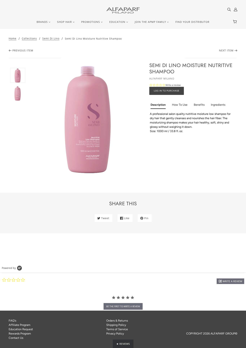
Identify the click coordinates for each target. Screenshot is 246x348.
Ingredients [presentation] (218, 104)
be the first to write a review (123, 306)
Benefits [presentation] (199, 104)
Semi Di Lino (50, 38)
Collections (29, 38)
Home (12, 38)
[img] (229, 9)
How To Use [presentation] (179, 104)
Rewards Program (20, 333)
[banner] (123, 10)
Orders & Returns (117, 320)
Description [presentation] (158, 104)
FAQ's (12, 320)
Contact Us (16, 338)
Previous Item (22, 50)
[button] (230, 281)
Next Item (226, 50)
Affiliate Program (19, 325)
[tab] (160, 105)
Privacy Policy (115, 333)
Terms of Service (117, 329)
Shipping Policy (116, 325)
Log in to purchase (166, 91)
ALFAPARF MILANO (161, 78)
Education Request (21, 329)
